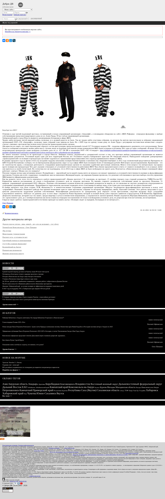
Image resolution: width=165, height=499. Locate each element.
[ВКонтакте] (3, 40)
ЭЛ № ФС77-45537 (39, 450)
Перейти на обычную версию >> (18, 32)
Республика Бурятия (61, 390)
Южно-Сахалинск (46, 393)
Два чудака (6, 231)
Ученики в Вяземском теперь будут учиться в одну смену (19, 279)
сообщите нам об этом (34, 476)
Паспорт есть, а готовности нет (14, 237)
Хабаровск (152, 390)
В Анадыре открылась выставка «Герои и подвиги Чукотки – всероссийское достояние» (28, 297)
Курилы (103, 387)
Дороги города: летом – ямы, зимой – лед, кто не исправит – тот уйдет (30, 224)
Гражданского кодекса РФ (131, 453)
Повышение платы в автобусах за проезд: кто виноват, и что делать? (23, 344)
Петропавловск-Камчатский (17, 390)
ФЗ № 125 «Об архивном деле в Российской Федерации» (64, 452)
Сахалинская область (108, 390)
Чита (25, 394)
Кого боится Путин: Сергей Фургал (13, 340)
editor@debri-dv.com (69, 448)
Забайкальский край (42, 387)
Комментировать (11, 213)
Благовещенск (67, 384)
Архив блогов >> (9, 349)
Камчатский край (59, 387)
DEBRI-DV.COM (14, 481)
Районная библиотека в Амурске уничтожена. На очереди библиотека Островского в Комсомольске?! (33, 318)
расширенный (36, 18)
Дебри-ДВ (7, 3)
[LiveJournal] (14, 40)
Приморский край (43, 390)
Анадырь (33, 384)
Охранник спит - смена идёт (10, 365)
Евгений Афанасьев (155, 324)
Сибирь (122, 390)
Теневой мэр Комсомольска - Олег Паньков (19, 227)
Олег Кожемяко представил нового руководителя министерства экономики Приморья (28, 299)
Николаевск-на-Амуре (150, 387)
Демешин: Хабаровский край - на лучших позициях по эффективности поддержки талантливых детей (33, 286)
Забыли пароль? (20, 15)
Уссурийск (142, 390)
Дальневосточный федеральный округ (140, 383)
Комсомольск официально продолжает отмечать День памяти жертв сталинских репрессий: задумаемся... (34, 336)
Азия (5, 384)
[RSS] (2, 439)
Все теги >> (7, 396)
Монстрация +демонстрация (13, 234)
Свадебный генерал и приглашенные (16, 240)
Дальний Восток (11, 387)
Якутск (60, 393)
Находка (138, 387)
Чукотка (31, 393)
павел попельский (156, 320)
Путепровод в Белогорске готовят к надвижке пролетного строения (22, 274)
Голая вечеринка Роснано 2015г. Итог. (13, 322)
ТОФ (126, 390)
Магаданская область (125, 387)
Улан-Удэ (136, 390)
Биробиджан (53, 383)
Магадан (111, 387)
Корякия (97, 387)
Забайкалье (31, 387)
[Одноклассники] (7, 40)
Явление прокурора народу (13, 254)
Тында (131, 390)
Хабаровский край (12, 393)
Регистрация (7, 15)
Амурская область (18, 384)
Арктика (41, 384)
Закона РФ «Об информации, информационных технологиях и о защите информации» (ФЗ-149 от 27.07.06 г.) (100, 454)
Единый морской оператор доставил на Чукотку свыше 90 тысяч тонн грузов (25, 272)
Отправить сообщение (54, 448)
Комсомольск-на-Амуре (81, 387)
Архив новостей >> (10, 304)
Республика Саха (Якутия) (82, 390)
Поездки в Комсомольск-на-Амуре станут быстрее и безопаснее (21, 276)
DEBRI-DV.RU (23, 481)
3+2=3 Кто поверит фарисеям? (14, 244)
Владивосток (82, 383)
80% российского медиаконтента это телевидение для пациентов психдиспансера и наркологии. (31, 367)
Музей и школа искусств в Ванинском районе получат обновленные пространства (27, 284)
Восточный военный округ (104, 384)
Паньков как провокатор (12, 250)
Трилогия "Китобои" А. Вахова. (12, 362)
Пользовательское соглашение (10, 445)
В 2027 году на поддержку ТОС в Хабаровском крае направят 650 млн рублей (26, 288)
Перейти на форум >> (11, 370)
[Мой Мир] (10, 40)
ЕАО (24, 387)
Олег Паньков (7, 203)
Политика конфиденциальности (26, 445)
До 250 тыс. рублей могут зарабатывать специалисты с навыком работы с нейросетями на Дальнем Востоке (34, 281)
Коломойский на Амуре (11, 247)
